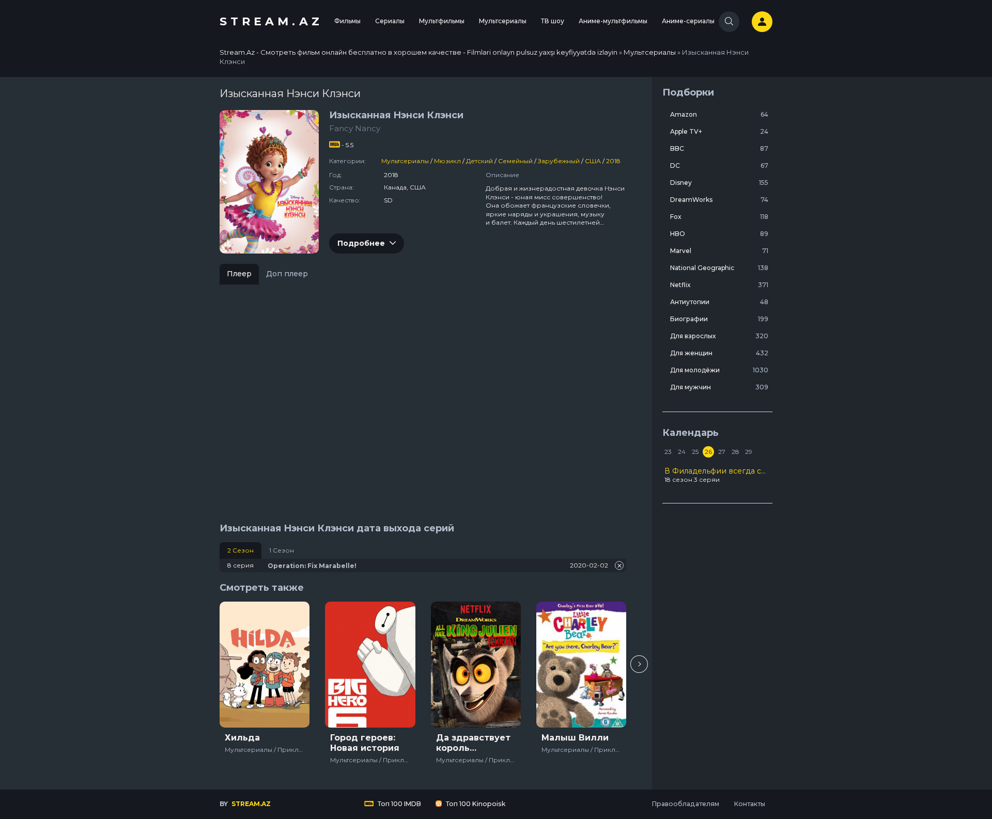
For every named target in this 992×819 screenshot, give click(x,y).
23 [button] (668, 451)
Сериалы (390, 21)
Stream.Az (271, 21)
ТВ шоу (552, 21)
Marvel (719, 251)
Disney (719, 182)
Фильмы (347, 21)
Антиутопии (719, 302)
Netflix (719, 285)
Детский (479, 161)
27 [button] (721, 451)
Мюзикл (447, 161)
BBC (719, 148)
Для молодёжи (719, 370)
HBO (719, 234)
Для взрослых (719, 336)
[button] (639, 664)
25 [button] (695, 451)
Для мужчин (719, 387)
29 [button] (748, 451)
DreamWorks (719, 199)
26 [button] (708, 451)
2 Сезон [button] (240, 550)
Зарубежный (559, 161)
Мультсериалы (502, 21)
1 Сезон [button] (281, 550)
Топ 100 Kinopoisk (474, 804)
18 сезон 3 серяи (717, 475)
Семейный (515, 161)
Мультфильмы (441, 21)
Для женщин (719, 353)
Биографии (719, 319)
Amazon (719, 114)
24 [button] (682, 451)
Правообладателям (685, 804)
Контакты (749, 804)
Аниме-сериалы (688, 21)
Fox (719, 216)
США (593, 161)
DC (719, 165)
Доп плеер (287, 273)
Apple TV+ (719, 131)
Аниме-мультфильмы (613, 21)
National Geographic (719, 268)
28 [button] (735, 451)
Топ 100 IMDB (398, 804)
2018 (613, 161)
